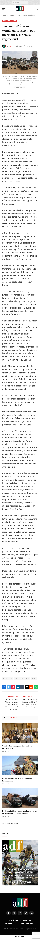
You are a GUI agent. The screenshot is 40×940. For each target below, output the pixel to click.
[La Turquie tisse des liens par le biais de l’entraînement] (20, 765)
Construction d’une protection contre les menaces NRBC (17, 746)
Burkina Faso (7, 678)
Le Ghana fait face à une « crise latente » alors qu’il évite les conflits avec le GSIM (19, 812)
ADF (10, 46)
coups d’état (19, 678)
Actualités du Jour (9, 21)
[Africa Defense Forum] (20, 8)
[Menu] (3, 8)
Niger (34, 678)
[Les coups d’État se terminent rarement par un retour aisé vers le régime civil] (20, 62)
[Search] (36, 8)
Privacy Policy (20, 936)
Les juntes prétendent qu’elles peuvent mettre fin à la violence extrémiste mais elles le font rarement (11, 704)
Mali (27, 678)
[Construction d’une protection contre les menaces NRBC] (20, 733)
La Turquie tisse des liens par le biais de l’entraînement (17, 779)
